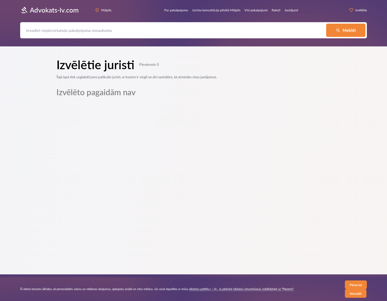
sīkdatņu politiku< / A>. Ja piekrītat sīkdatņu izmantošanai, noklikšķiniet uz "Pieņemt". (241, 289)
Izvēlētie (361, 10)
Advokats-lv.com (54, 10)
